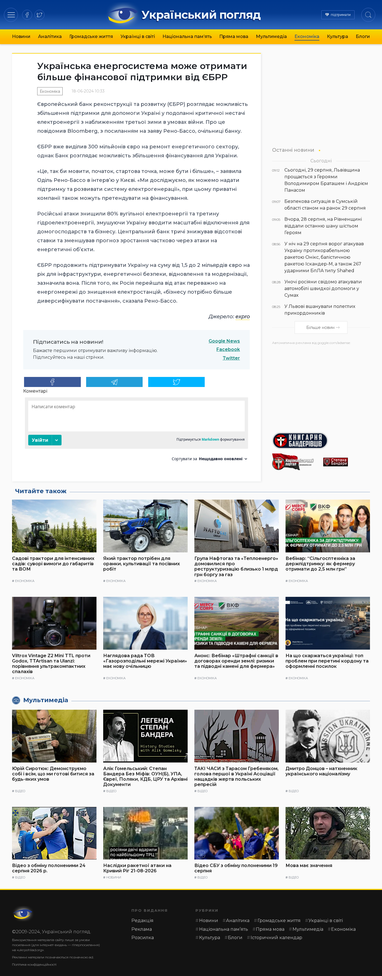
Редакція (142, 920)
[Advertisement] (321, 386)
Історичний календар (276, 937)
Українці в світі (138, 36)
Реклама (141, 929)
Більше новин (320, 327)
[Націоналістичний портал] (295, 461)
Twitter (231, 358)
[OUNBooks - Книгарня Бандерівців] (321, 440)
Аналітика (50, 36)
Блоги (363, 36)
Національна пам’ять (187, 36)
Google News (224, 341)
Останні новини (293, 150)
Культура (337, 36)
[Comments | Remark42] (136, 431)
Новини (21, 36)
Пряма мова (233, 36)
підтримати (341, 15)
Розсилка (142, 937)
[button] (11, 14)
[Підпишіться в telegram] (114, 382)
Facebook (228, 349)
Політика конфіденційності (34, 964)
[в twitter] (39, 15)
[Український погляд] (23, 913)
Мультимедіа (271, 36)
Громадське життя (91, 36)
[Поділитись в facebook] (52, 382)
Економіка (306, 36)
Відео (20, 791)
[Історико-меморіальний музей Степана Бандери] (346, 462)
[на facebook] (27, 15)
